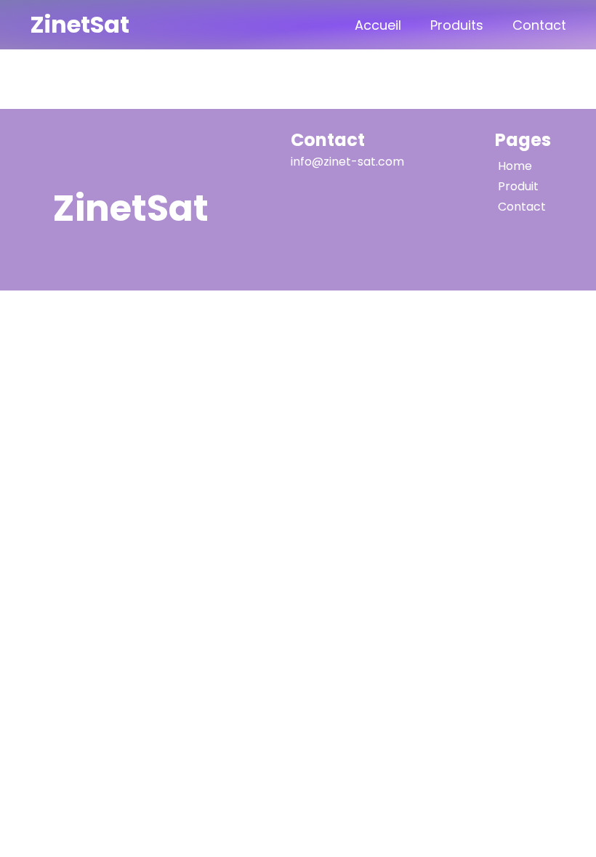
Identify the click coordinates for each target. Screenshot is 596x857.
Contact (539, 25)
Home (515, 166)
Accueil (378, 25)
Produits (456, 25)
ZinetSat (79, 24)
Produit (518, 186)
